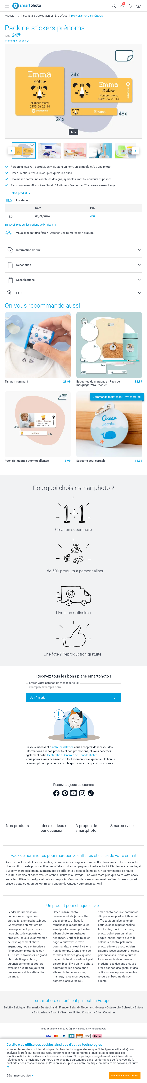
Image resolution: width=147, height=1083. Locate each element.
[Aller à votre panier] (139, 5)
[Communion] (18, 16)
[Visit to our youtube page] (73, 793)
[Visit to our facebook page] (56, 793)
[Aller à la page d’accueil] (26, 5)
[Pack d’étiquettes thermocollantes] (38, 424)
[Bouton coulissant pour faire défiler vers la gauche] (11, 150)
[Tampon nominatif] (38, 345)
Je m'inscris (37, 697)
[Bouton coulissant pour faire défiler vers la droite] (135, 150)
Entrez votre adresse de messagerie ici (54, 683)
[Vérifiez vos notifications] (130, 5)
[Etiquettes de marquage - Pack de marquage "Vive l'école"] (109, 345)
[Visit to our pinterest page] (65, 793)
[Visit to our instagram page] (82, 793)
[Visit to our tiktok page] (91, 793)
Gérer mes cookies (19, 1075)
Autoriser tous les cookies (124, 1075)
